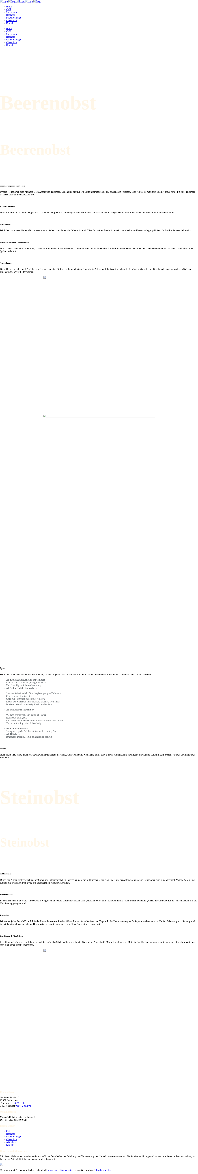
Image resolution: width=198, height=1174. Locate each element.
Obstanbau (11, 1139)
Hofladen (10, 1134)
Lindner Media (103, 1170)
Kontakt (10, 1145)
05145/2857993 (18, 1103)
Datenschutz (66, 1170)
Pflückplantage (13, 1136)
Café (8, 1131)
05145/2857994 (23, 1105)
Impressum (52, 1170)
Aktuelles (10, 1142)
